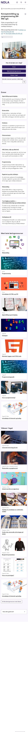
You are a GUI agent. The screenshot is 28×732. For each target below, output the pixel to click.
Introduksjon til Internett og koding (11, 418)
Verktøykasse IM (6, 217)
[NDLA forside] (2, 8)
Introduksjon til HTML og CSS (10, 294)
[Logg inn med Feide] (17, 2)
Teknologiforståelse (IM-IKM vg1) (13, 33)
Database (4, 122)
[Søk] (21, 2)
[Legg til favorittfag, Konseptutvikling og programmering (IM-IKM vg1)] (25, 14)
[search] (24, 81)
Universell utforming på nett (10, 447)
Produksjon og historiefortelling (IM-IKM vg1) (13, 31)
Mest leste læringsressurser (14, 71)
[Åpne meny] (25, 2)
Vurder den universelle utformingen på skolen (12, 533)
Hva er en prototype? (8, 575)
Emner (14, 67)
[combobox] (12, 81)
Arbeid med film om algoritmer (10, 489)
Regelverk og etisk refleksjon (10, 174)
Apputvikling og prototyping (9, 96)
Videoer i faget (14, 75)
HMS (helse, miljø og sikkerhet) (10, 149)
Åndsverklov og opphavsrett (10, 468)
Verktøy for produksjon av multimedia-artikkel (12, 510)
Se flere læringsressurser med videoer (11, 601)
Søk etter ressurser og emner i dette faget (12, 79)
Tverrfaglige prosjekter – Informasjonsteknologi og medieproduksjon (14, 201)
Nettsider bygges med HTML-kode (11, 356)
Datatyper (5, 335)
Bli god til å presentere (8, 554)
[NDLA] (5, 2)
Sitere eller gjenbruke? (8, 611)
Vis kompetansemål (7, 36)
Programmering (6, 162)
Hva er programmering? (8, 397)
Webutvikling (5, 186)
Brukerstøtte (5, 110)
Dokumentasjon (6, 135)
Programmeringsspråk (8, 377)
